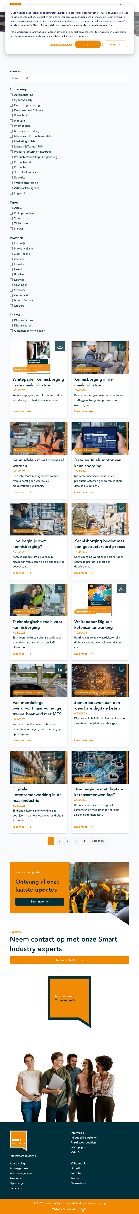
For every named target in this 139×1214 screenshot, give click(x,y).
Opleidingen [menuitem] (17, 1183)
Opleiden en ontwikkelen (29, 330)
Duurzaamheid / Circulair (29, 110)
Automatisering (23, 95)
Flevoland (20, 264)
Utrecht (19, 269)
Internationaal (22, 126)
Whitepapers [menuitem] (79, 1147)
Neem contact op (67, 960)
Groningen (20, 285)
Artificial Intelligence (26, 188)
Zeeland (19, 259)
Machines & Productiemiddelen (33, 136)
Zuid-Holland (22, 254)
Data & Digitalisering (27, 105)
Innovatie (20, 120)
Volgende (98, 841)
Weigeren (115, 44)
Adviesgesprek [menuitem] (19, 1168)
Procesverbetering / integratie (33, 151)
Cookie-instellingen (60, 44)
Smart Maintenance (26, 172)
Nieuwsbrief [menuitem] (78, 1183)
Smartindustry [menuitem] (51, 1203)
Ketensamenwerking (26, 131)
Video (18, 218)
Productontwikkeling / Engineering (35, 157)
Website (57, 1209)
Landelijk (19, 243)
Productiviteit (22, 162)
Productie (20, 167)
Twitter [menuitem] (75, 1178)
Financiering (21, 115)
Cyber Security (23, 100)
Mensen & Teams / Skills (29, 146)
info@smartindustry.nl (23, 1156)
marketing (72, 1209)
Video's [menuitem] (75, 1152)
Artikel (18, 208)
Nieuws (18, 228)
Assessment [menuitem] (17, 1178)
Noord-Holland (23, 248)
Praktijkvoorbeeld (25, 213)
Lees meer (37, 901)
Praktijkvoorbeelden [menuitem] (83, 1142)
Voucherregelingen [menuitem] (21, 1173)
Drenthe (19, 280)
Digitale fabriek (23, 320)
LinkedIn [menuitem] (76, 1168)
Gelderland (21, 295)
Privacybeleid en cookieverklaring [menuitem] (85, 1203)
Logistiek (19, 193)
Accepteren (88, 44)
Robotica (19, 177)
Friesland (19, 274)
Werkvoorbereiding (26, 183)
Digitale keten (23, 325)
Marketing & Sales (25, 141)
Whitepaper (21, 223)
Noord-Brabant (23, 300)
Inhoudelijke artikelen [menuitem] (84, 1137)
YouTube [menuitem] (76, 1173)
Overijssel (20, 290)
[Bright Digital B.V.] (83, 1209)
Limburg (19, 305)
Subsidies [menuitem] (16, 1188)
